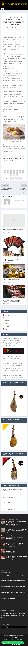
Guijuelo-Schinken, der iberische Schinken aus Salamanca (13, 501)
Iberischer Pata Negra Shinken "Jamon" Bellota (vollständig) (13, 581)
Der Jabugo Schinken (8, 497)
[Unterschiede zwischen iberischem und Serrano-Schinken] (3, 551)
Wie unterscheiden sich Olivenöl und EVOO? (12, 280)
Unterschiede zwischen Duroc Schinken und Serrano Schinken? (13, 230)
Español (6, 315)
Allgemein (10, 29)
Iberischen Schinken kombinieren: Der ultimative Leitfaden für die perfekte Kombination (15, 537)
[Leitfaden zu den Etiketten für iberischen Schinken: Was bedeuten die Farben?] (3, 530)
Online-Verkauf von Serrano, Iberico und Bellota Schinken (13, 587)
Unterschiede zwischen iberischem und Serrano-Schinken (15, 550)
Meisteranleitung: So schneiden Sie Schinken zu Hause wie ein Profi (14, 544)
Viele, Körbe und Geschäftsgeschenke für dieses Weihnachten (14, 259)
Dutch (6, 329)
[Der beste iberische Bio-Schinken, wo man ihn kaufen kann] (3, 557)
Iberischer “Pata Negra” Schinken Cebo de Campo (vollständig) (13, 593)
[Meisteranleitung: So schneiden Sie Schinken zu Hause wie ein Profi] (3, 544)
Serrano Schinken (19, 641)
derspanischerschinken (13, 27)
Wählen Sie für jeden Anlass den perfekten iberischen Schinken (11, 301)
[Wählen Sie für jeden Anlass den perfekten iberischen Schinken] (14, 291)
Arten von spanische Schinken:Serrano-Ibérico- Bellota (12, 489)
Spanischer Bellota (19, 639)
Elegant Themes (14, 635)
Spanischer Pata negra (9, 641)
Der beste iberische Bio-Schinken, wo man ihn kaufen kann (16, 557)
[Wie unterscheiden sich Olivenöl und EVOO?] (14, 271)
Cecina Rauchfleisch (6, 572)
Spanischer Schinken (8, 639)
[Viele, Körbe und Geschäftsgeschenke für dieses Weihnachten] (14, 246)
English (6, 318)
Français (6, 320)
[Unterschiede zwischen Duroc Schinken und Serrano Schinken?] (14, 221)
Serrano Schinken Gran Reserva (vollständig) (12, 576)
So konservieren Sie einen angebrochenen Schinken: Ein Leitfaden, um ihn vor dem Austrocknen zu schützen (16, 523)
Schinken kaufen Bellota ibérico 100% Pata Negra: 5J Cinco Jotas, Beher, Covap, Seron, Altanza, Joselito (14, 615)
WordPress (14, 637)
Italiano (6, 326)
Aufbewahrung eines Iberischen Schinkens (13, 494)
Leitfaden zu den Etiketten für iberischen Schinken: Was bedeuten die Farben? (16, 530)
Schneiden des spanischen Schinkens (12, 506)
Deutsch (6, 323)
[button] (12, 642)
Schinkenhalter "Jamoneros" (8, 598)
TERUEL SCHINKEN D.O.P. (9, 509)
